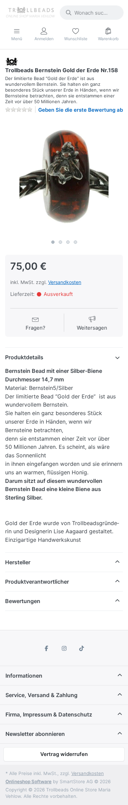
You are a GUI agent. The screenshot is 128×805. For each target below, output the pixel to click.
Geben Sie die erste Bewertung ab (80, 110)
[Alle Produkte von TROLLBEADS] (11, 61)
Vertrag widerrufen (64, 754)
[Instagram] (64, 648)
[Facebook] (46, 648)
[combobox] (92, 12)
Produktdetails (24, 357)
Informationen (23, 675)
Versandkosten (64, 282)
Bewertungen (22, 601)
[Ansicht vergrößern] (64, 177)
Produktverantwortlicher (37, 581)
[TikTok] (81, 648)
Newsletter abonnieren (35, 733)
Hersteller (17, 562)
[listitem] (64, 177)
